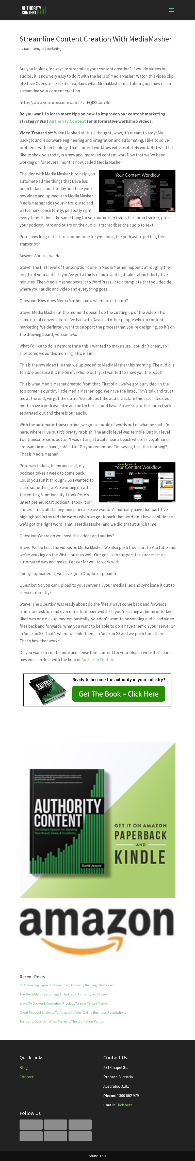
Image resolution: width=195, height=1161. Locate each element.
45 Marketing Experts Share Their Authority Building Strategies (67, 985)
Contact (27, 1076)
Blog (24, 1067)
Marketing (54, 48)
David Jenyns (34, 48)
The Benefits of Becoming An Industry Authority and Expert (64, 994)
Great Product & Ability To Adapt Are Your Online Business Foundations (73, 1012)
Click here (124, 1104)
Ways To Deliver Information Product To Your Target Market (64, 1003)
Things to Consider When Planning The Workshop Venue (61, 1021)
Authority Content (67, 121)
